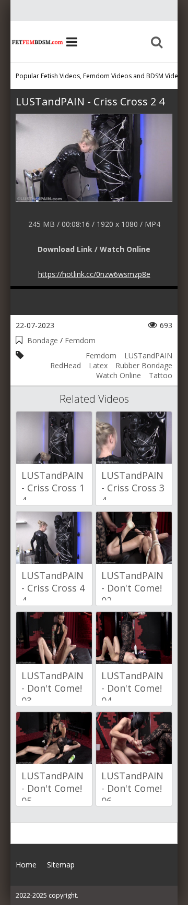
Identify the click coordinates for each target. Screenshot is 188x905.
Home (36, 42)
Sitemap (61, 865)
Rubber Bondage (143, 365)
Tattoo (160, 375)
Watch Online (118, 375)
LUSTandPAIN (148, 355)
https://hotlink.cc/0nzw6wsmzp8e (94, 274)
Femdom (80, 340)
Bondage (42, 340)
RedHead (65, 365)
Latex (98, 365)
